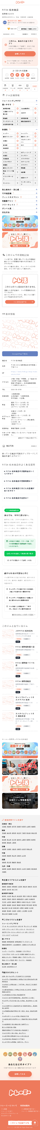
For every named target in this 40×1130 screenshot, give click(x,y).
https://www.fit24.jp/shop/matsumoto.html (24, 372)
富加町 (9, 911)
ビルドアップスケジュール (9, 1113)
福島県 (33, 826)
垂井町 (24, 905)
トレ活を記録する (20, 302)
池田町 (26, 908)
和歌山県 (29, 849)
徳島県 (4, 862)
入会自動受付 (17, 944)
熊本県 (19, 869)
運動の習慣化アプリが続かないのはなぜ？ (15, 1030)
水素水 (19, 957)
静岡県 (4, 843)
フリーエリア (6, 935)
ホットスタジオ (12, 926)
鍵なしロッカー (7, 957)
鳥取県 (4, 856)
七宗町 (19, 911)
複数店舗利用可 (7, 944)
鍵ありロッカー (30, 954)
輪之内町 (5, 908)
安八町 (10, 908)
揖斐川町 (16, 908)
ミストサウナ (6, 954)
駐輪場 (4, 942)
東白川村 (5, 914)
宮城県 (19, 826)
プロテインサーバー (28, 957)
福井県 (19, 840)
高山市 (14, 896)
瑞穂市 (14, 902)
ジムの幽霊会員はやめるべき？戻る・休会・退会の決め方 (19, 1012)
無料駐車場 (10, 942)
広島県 (19, 856)
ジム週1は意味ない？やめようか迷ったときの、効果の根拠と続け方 (19, 991)
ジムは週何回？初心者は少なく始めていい (15, 1024)
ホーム (4, 739)
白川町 (30, 911)
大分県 (24, 869)
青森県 (9, 826)
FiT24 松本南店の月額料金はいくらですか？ (19, 472)
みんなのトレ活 (6, 1115)
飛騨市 (19, 902)
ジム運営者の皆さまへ (28, 1109)
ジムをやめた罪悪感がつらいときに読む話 (15, 1036)
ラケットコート (20, 929)
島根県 (9, 856)
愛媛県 (14, 862)
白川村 (15, 914)
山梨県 (24, 840)
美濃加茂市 (20, 899)
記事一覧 (5, 976)
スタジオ (20, 926)
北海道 (4, 826)
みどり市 (14, 889)
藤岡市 (4, 889)
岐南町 (9, 905)
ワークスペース (27, 942)
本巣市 (24, 902)
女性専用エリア (12, 967)
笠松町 (14, 905)
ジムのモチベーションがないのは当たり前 (15, 1016)
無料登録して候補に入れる (28, 29)
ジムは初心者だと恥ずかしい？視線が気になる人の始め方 (19, 1020)
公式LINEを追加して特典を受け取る (20, 553)
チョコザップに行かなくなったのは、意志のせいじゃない (19, 1002)
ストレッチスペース (17, 932)
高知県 (19, 862)
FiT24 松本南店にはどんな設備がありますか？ (19, 489)
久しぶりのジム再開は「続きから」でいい (15, 1042)
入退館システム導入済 (29, 944)
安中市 (9, 889)
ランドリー (22, 960)
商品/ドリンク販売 (8, 960)
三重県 (14, 843)
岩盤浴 (22, 954)
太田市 (20, 886)
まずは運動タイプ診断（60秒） (21, 560)
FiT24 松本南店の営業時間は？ (19, 481)
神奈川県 (34, 833)
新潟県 (4, 840)
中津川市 (29, 896)
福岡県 (4, 869)
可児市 (4, 902)
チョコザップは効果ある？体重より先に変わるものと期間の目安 (19, 980)
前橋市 (9, 886)
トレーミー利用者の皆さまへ (30, 1111)
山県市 (9, 902)
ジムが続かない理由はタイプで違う (13, 1039)
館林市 (30, 886)
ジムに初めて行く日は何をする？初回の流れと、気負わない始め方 (19, 1007)
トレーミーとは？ (7, 1111)
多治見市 (19, 896)
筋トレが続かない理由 (9, 1027)
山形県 (28, 826)
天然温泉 (19, 951)
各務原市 (32, 899)
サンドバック (28, 926)
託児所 (4, 967)
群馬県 (14, 833)
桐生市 (25, 886)
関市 (24, 896)
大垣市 (9, 896)
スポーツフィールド (8, 929)
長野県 (5, 13)
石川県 (14, 840)
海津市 (4, 905)
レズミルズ (14, 935)
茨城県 (4, 833)
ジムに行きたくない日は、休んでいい (14, 1033)
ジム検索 (4, 1109)
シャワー (5, 951)
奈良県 (24, 849)
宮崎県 (28, 869)
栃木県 (9, 833)
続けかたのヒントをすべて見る (22, 615)
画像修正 (34, 446)
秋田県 (24, 826)
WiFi (16, 960)
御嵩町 (10, 914)
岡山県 (14, 856)
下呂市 (33, 902)
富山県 (9, 840)
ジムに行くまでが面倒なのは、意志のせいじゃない (18, 998)
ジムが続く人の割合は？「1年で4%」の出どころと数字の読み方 (19, 986)
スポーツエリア (29, 932)
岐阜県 (33, 840)
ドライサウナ (26, 951)
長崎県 (14, 869)
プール (4, 926)
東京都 (28, 833)
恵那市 (14, 899)
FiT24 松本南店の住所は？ (17, 498)
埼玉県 (19, 833)
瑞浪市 (4, 899)
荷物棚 (15, 957)
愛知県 (9, 843)
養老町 (19, 905)
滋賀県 (4, 849)
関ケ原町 (29, 905)
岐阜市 (4, 896)
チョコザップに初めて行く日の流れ (19, 976)
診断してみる (20, 54)
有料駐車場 (18, 942)
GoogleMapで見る (20, 353)
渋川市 (35, 886)
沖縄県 (4, 872)
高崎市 (4, 886)
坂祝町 (4, 911)
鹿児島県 (34, 869)
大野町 (22, 908)
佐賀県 (9, 869)
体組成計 (29, 960)
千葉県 (24, 833)
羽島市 (9, 899)
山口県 (24, 856)
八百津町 (24, 911)
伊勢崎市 (14, 886)
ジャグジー (11, 951)
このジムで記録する (18, 1123)
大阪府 (14, 849)
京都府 (9, 849)
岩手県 (14, 826)
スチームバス (15, 954)
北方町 (31, 908)
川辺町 (14, 911)
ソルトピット (30, 929)
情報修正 (34, 34)
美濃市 (35, 896)
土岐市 (26, 899)
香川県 (9, 862)
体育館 (35, 926)
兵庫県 (19, 849)
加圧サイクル (6, 932)
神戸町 (35, 905)
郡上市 (28, 902)
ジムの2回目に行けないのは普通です (13, 995)
